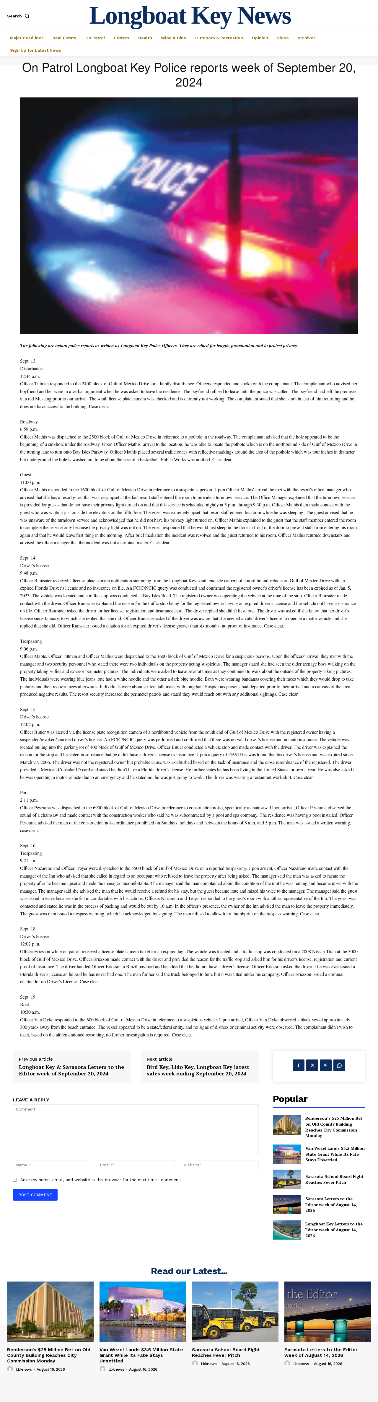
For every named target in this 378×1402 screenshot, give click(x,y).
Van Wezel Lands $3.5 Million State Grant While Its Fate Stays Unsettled (335, 1154)
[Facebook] (298, 1065)
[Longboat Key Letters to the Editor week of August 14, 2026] (286, 1229)
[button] (19, 16)
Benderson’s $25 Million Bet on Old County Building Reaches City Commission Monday (333, 1126)
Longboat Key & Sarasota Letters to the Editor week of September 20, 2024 (71, 1070)
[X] (312, 1065)
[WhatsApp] (339, 1065)
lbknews (24, 1369)
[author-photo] (11, 1369)
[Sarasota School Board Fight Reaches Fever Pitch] (286, 1179)
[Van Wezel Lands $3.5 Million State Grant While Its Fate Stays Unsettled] (286, 1154)
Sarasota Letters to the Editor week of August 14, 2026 (331, 1204)
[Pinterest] (326, 1065)
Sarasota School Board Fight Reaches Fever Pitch (334, 1179)
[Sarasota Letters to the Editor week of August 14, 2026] (286, 1204)
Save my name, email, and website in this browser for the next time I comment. (100, 1179)
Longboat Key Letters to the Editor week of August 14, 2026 (334, 1229)
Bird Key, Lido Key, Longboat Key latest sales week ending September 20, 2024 (198, 1070)
